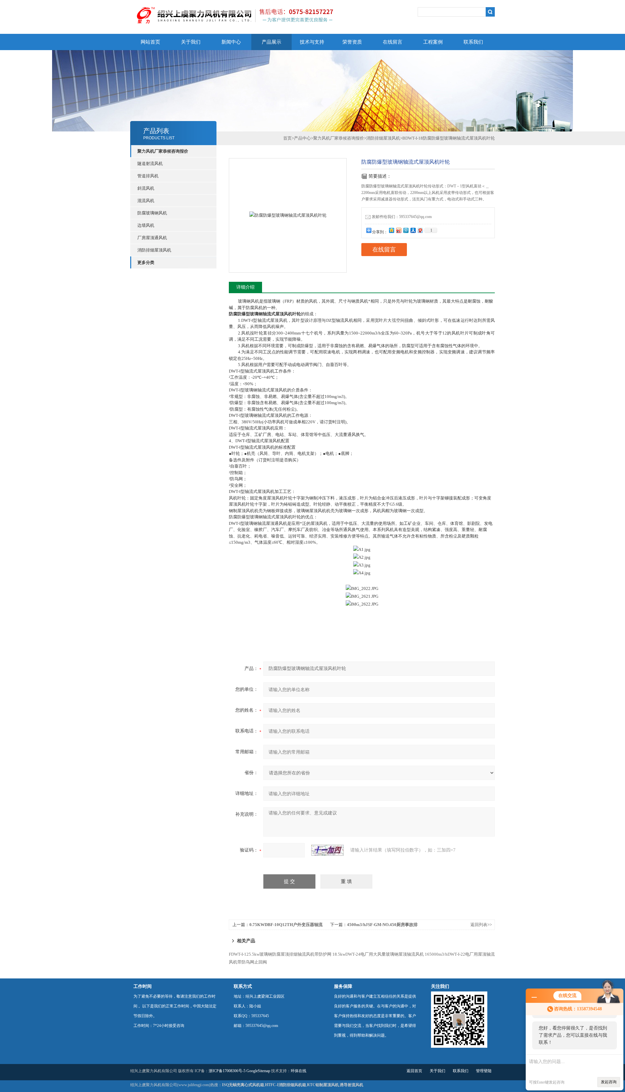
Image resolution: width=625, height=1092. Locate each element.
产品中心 (302, 138)
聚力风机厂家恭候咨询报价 (338, 138)
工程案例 (433, 42)
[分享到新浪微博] (398, 230)
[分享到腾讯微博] (405, 230)
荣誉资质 (352, 42)
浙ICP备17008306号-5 (227, 1071)
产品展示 (271, 42)
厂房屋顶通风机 (152, 237)
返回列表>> (481, 924)
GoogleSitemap (258, 1071)
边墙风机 (145, 225)
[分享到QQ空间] (391, 230)
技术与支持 (312, 42)
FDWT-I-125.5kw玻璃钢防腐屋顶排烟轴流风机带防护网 (280, 954)
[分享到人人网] (412, 230)
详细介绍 (245, 287)
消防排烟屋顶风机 (154, 250)
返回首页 (414, 1071)
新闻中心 (231, 42)
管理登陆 (484, 1071)
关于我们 (191, 42)
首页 (287, 138)
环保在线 (298, 1071)
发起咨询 (609, 1082)
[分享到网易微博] (420, 230)
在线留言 (392, 42)
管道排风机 (148, 175)
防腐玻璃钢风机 (152, 213)
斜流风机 (145, 188)
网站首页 (150, 42)
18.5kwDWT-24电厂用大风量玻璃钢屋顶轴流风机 (378, 954)
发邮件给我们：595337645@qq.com (402, 216)
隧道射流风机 (150, 163)
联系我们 (473, 42)
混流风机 (145, 200)
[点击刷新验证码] (327, 850)
